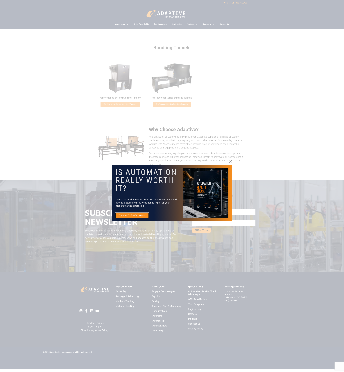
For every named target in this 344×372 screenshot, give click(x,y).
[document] (172, 186)
